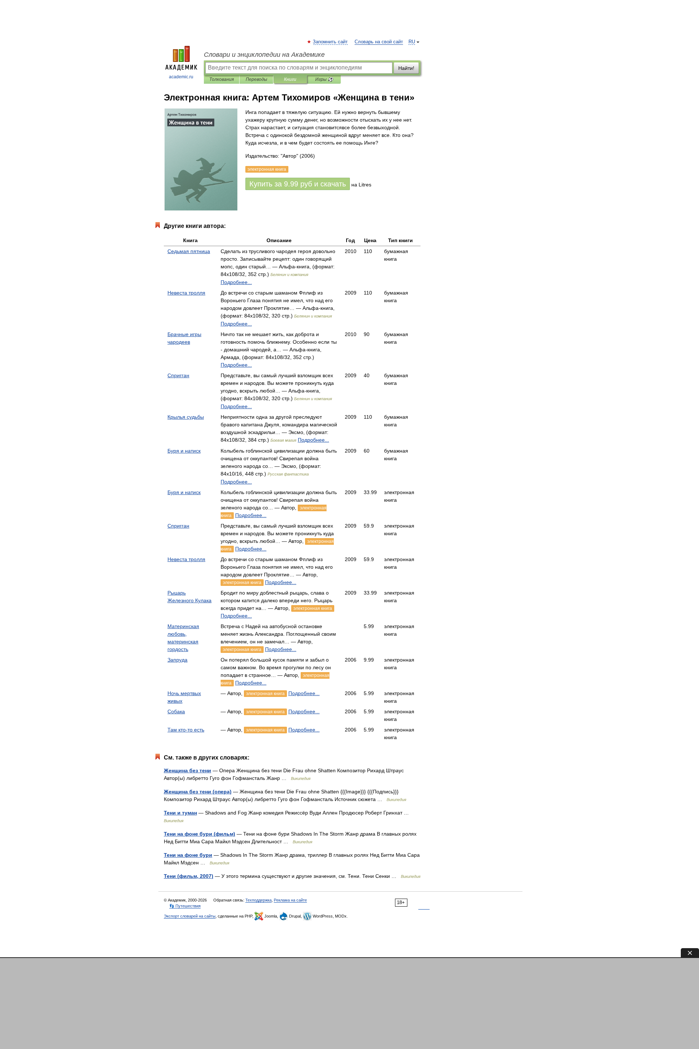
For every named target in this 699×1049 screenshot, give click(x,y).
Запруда (177, 660)
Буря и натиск (184, 451)
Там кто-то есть (185, 730)
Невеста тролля (186, 293)
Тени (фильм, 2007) (188, 876)
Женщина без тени (187, 770)
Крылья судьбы (185, 417)
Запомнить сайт (330, 41)
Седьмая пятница (188, 251)
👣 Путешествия (185, 906)
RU (411, 41)
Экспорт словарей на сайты (190, 916)
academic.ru (181, 76)
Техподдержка (258, 900)
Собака (176, 711)
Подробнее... (236, 282)
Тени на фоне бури (188, 855)
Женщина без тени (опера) (198, 791)
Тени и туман (180, 813)
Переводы (256, 79)
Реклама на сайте (290, 900)
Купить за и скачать (297, 184)
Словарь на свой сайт (379, 41)
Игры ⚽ (324, 79)
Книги (290, 79)
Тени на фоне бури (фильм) (199, 834)
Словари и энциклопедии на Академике (264, 54)
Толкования (221, 79)
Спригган (178, 375)
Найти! (406, 68)
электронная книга (242, 582)
